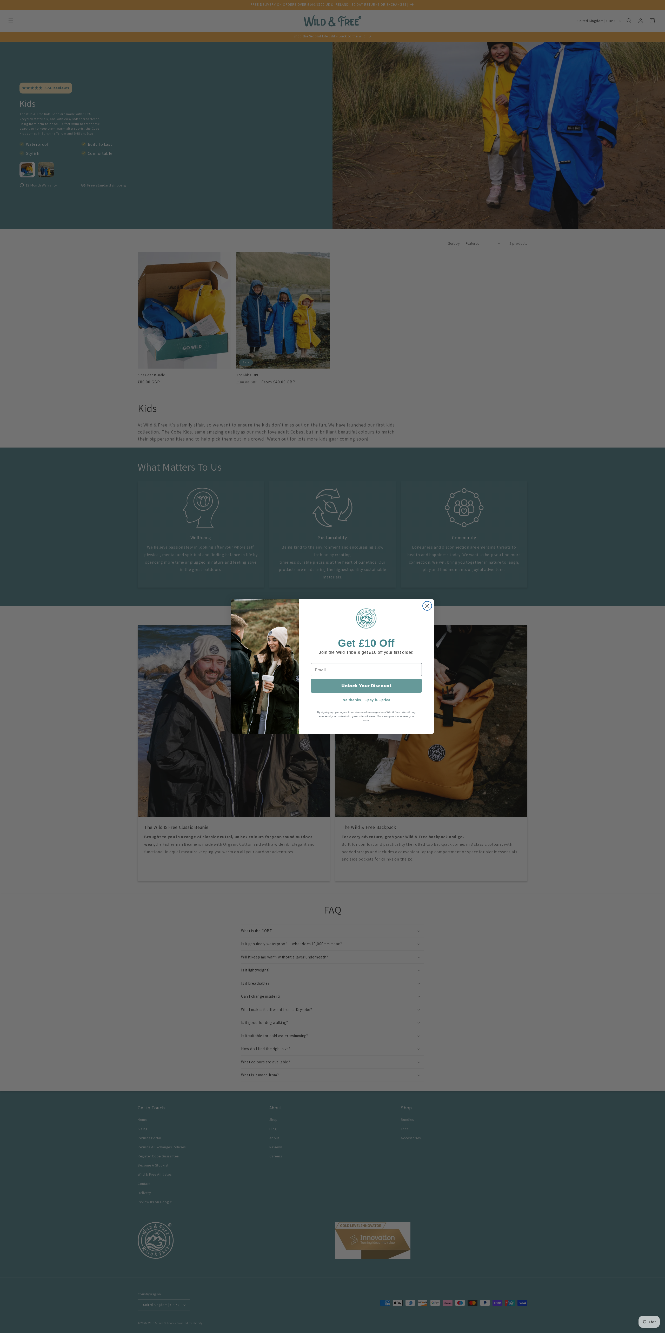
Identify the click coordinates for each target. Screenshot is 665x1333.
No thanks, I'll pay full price (366, 700)
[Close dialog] (427, 605)
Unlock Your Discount (366, 685)
